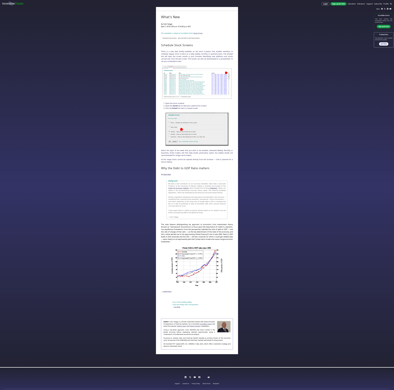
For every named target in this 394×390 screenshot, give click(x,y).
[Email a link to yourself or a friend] (390, 8)
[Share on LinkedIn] (387, 8)
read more (167, 291)
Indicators (361, 4)
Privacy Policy (196, 383)
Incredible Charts (206, 324)
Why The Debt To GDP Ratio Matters (189, 38)
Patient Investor (195, 326)
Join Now (384, 44)
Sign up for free (338, 4)
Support (370, 4)
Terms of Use (197, 33)
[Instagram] (204, 377)
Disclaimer (216, 383)
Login (325, 4)
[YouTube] (194, 377)
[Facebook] (199, 377)
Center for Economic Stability (178, 188)
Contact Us (185, 383)
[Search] (390, 3)
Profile (386, 4)
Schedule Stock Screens (169, 38)
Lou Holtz (177, 307)
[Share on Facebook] (382, 8)
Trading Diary (181, 326)
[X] (190, 377)
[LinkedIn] (185, 377)
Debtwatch (213, 188)
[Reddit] (208, 377)
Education (352, 4)
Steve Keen (167, 174)
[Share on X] (385, 8)
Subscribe (378, 4)
